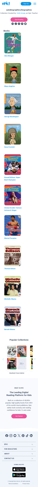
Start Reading (19, 19)
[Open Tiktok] (27, 435)
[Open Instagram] (10, 435)
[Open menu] (35, 3)
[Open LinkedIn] (31, 435)
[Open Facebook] (6, 435)
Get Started (19, 416)
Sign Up (26, 4)
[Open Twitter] (19, 435)
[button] (17, 357)
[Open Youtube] (15, 435)
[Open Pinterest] (23, 435)
